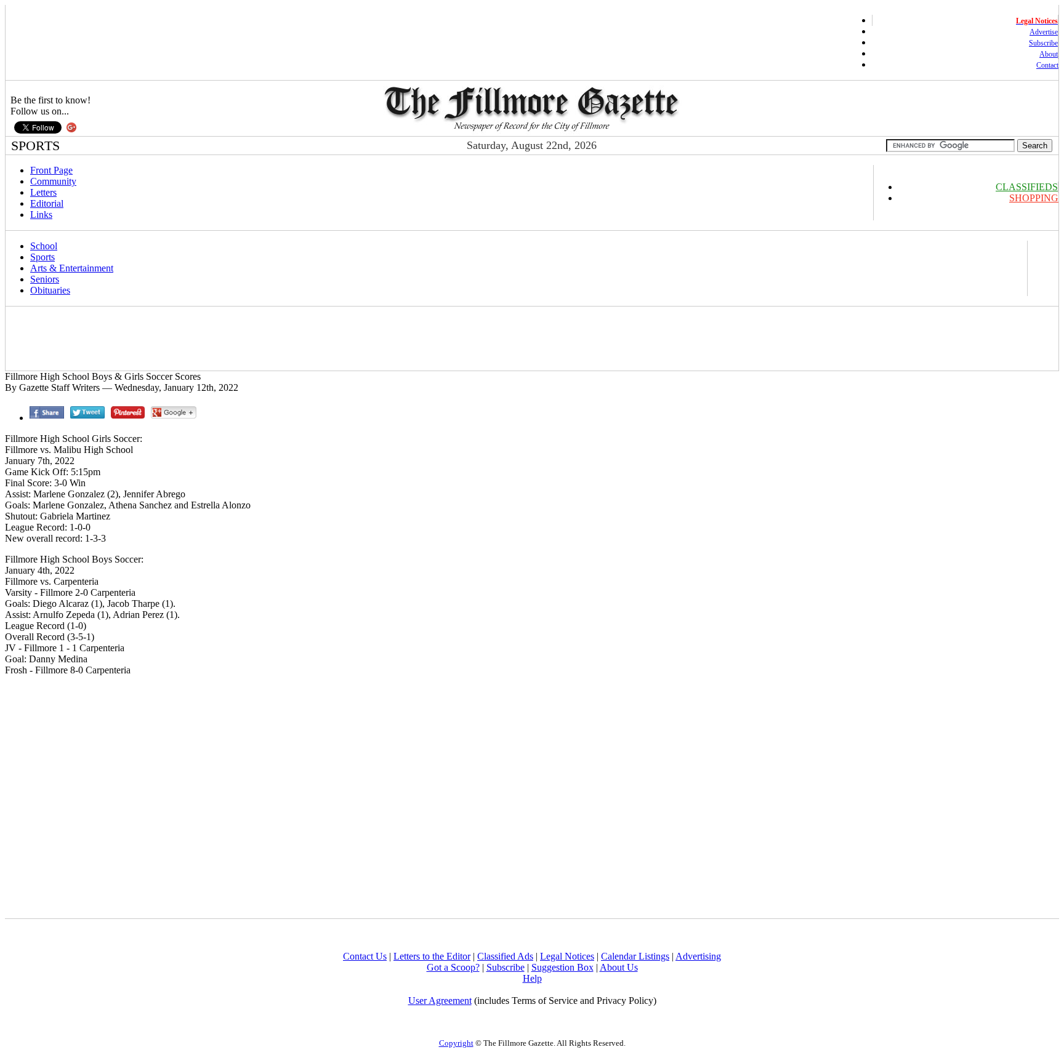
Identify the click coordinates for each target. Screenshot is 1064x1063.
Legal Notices (567, 956)
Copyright (456, 1043)
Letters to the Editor (431, 956)
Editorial (46, 203)
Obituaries (50, 290)
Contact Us (365, 956)
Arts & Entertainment (71, 268)
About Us (619, 967)
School (43, 246)
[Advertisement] (231, 338)
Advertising (698, 956)
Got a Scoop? (453, 967)
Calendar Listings (635, 956)
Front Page (51, 170)
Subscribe (1043, 43)
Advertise (1044, 32)
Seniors (44, 279)
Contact (1047, 65)
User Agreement (440, 1000)
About (1048, 54)
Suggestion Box (562, 967)
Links (41, 214)
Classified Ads (505, 956)
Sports (42, 257)
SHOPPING (1033, 198)
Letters (43, 192)
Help (532, 978)
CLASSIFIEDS (1027, 187)
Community (53, 181)
